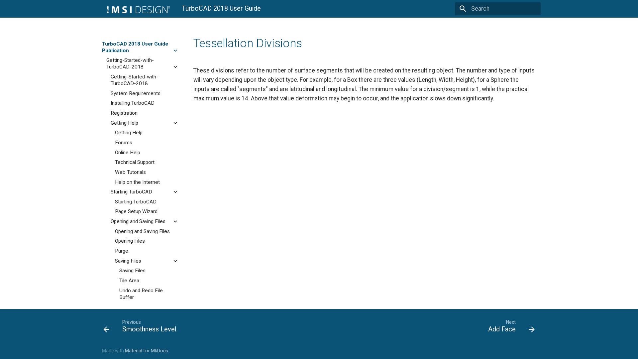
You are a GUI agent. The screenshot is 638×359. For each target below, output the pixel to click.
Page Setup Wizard (136, 211)
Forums (123, 143)
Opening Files (130, 241)
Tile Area (129, 281)
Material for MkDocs (146, 350)
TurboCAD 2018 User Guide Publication (135, 47)
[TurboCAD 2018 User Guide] (136, 8)
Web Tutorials (130, 172)
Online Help (127, 153)
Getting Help (124, 123)
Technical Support (135, 162)
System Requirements (135, 93)
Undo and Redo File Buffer (141, 294)
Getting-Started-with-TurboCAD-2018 (130, 63)
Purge (121, 251)
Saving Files (128, 261)
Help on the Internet (137, 182)
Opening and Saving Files (138, 221)
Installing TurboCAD (133, 103)
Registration (124, 113)
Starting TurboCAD (131, 192)
